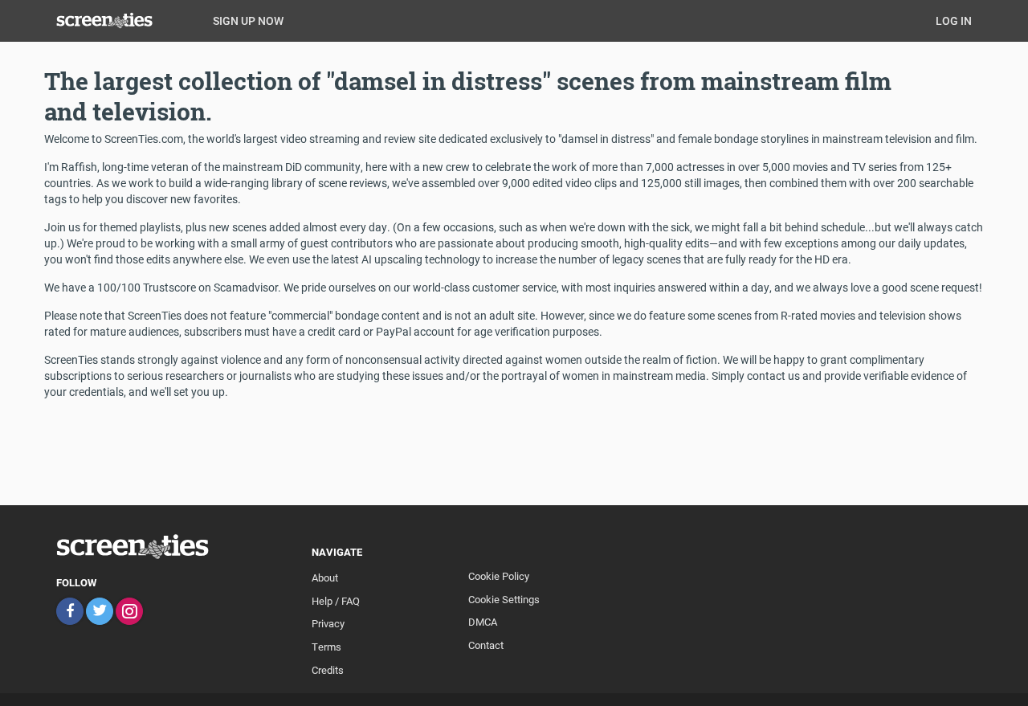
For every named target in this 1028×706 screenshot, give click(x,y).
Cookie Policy (498, 576)
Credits (328, 670)
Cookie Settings (504, 599)
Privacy (328, 623)
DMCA (482, 621)
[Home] (128, 20)
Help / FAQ (336, 601)
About (325, 577)
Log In (954, 20)
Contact (486, 645)
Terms (326, 646)
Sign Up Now (248, 20)
